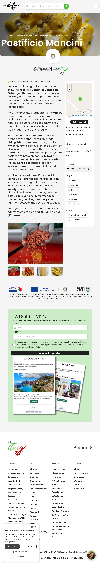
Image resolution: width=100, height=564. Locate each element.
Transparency (76, 558)
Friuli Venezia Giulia (39, 488)
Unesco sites (58, 488)
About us (78, 469)
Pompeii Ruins (14, 469)
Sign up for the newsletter (49, 353)
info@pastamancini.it (78, 144)
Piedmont (34, 512)
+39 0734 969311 (76, 134)
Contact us (79, 477)
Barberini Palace (15, 500)
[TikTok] (86, 448)
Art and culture (59, 507)
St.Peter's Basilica (16, 473)
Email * (17, 332)
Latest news (57, 496)
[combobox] (32, 527)
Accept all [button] (12, 546)
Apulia (33, 516)
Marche (33, 504)
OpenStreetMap (86, 115)
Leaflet (76, 115)
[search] (66, 6)
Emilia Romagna (37, 485)
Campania (35, 481)
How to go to (58, 477)
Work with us (79, 481)
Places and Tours (59, 522)
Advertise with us (81, 473)
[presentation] (10, 244)
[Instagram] (79, 448)
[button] (80, 99)
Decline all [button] (29, 546)
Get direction (79, 122)
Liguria (33, 496)
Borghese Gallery (15, 488)
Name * (17, 324)
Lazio (32, 492)
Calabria (34, 477)
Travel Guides (58, 492)
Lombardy (34, 500)
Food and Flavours (60, 511)
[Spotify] (90, 448)
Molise (33, 508)
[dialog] (20, 543)
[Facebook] (75, 448)
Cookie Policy (21, 556)
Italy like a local (59, 469)
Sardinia (34, 520)
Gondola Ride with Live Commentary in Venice (16, 507)
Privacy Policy (35, 347)
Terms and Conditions (57, 558)
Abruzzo (34, 469)
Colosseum (13, 477)
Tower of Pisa (14, 485)
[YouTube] (83, 448)
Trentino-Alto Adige (39, 531)
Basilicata (34, 473)
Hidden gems (58, 473)
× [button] (36, 527)
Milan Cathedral (15, 481)
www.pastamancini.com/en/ (78, 151)
